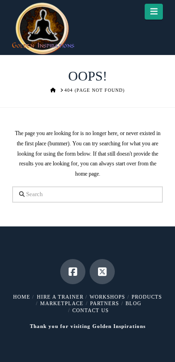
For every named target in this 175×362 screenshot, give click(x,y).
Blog (133, 303)
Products (147, 297)
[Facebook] (72, 271)
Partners (104, 303)
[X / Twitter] (102, 271)
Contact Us (90, 310)
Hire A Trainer (60, 297)
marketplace (62, 303)
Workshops (107, 297)
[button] (154, 12)
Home (21, 297)
